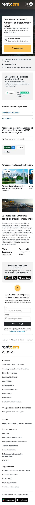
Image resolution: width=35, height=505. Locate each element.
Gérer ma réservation (10, 475)
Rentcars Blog (7, 398)
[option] (17, 112)
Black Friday (6, 394)
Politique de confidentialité (17, 331)
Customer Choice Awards (11, 402)
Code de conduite (9, 450)
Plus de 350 (24, 249)
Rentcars (5, 340)
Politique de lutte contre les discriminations (12, 455)
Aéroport (14, 340)
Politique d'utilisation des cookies (14, 442)
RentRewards (7, 381)
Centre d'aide (7, 479)
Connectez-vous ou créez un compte (16, 470)
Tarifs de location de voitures (13, 365)
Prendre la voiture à (14, 38)
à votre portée (6, 254)
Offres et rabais (8, 385)
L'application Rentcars (10, 389)
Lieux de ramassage (9, 373)
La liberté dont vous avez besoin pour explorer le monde (17, 217)
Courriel (6, 315)
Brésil (22, 340)
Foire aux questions (9, 483)
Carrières (5, 460)
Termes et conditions (10, 446)
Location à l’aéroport (9, 377)
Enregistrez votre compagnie (13, 412)
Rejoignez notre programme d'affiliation (17, 423)
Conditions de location (10, 487)
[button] (10, 92)
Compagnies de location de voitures (15, 369)
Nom (5, 307)
